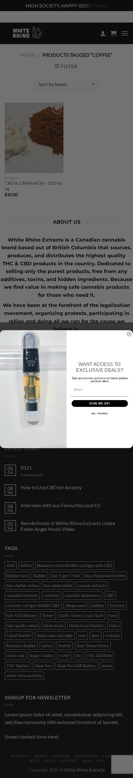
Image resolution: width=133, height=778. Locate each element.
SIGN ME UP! (99, 403)
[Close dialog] (129, 334)
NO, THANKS (100, 413)
